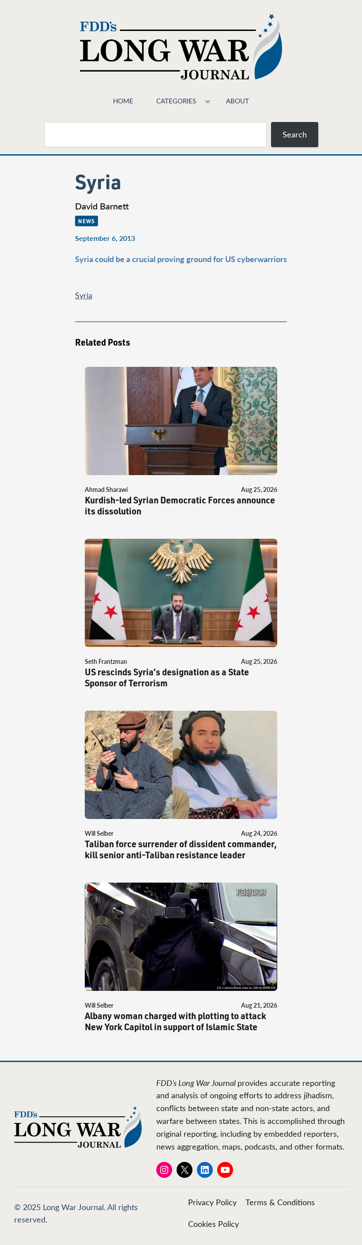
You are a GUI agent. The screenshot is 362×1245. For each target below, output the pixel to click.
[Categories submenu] (207, 100)
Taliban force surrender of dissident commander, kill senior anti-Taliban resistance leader (181, 849)
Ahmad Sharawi (106, 489)
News (86, 221)
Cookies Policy (213, 1223)
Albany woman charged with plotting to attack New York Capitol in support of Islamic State (175, 1021)
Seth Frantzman (106, 661)
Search (295, 134)
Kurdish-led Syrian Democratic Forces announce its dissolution (180, 506)
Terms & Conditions (280, 1202)
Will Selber (99, 833)
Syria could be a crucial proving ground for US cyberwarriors (181, 258)
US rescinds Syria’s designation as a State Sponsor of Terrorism (167, 677)
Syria (83, 295)
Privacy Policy (212, 1202)
